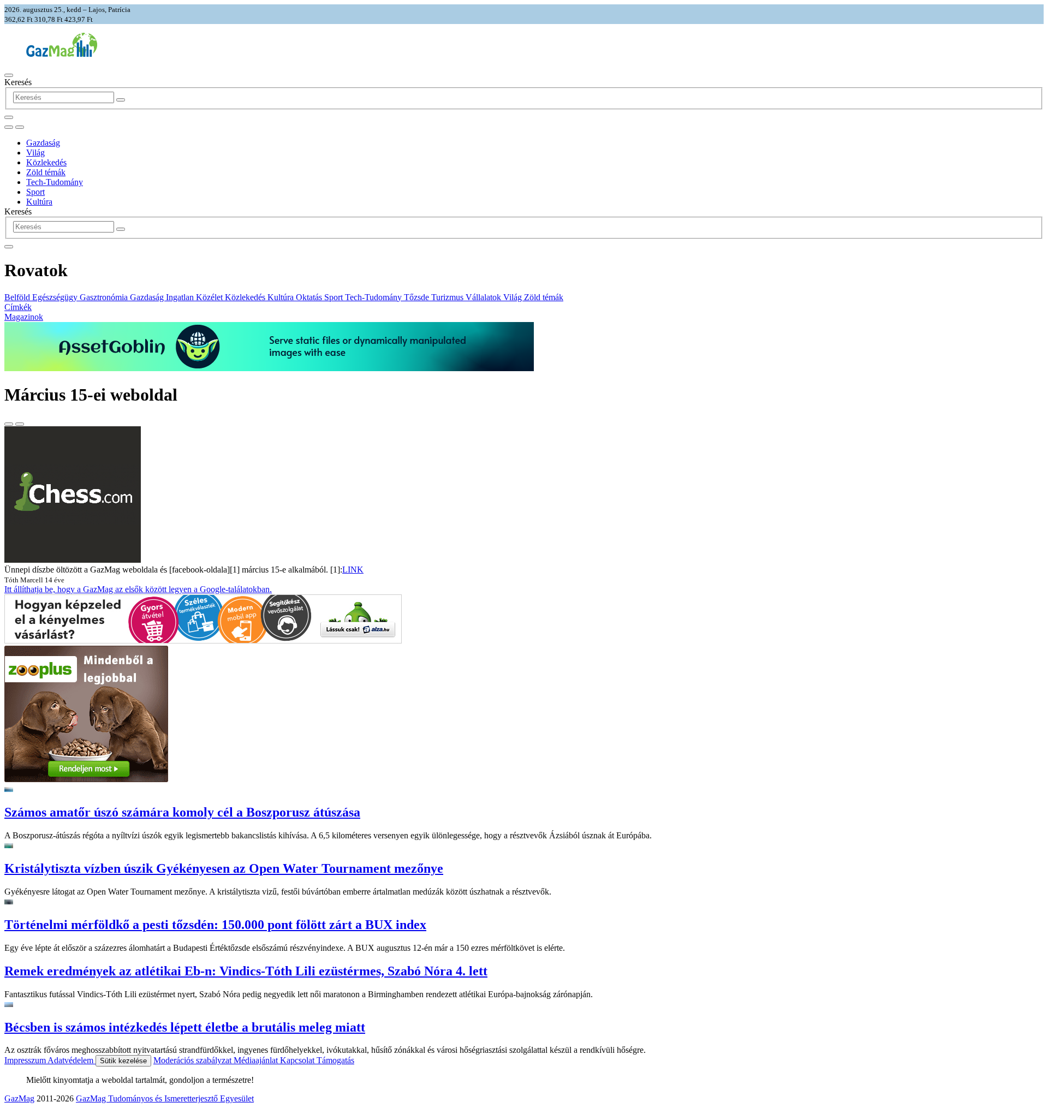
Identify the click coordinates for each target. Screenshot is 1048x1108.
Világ (35, 152)
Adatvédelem (71, 1060)
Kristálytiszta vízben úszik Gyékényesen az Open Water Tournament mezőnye (223, 868)
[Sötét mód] (8, 127)
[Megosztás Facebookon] (19, 424)
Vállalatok (484, 297)
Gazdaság (43, 142)
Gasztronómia (105, 297)
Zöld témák (46, 172)
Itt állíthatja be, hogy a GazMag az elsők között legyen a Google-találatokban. (138, 589)
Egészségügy (56, 297)
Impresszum (25, 1060)
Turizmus (448, 297)
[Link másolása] (8, 424)
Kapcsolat (298, 1060)
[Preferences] (8, 117)
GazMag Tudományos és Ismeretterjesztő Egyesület (165, 1098)
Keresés (18, 82)
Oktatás (310, 297)
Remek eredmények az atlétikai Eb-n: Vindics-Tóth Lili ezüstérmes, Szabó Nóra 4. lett (245, 971)
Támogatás (335, 1060)
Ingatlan (181, 297)
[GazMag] (61, 53)
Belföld (18, 297)
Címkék (18, 307)
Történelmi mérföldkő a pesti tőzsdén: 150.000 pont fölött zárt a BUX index (215, 925)
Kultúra (39, 201)
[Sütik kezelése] (19, 127)
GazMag (19, 1098)
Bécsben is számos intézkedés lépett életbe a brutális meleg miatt (184, 1027)
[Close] (8, 246)
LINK (353, 569)
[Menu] (8, 75)
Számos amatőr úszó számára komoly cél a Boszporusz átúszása (182, 812)
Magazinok (23, 316)
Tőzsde (417, 297)
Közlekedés (46, 162)
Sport (35, 191)
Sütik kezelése (123, 1061)
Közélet (210, 297)
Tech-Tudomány (54, 182)
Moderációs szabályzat (193, 1060)
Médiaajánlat (257, 1060)
